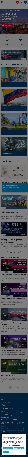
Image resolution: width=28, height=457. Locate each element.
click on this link (16, 445)
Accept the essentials (19, 448)
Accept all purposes (8, 448)
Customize (6, 451)
